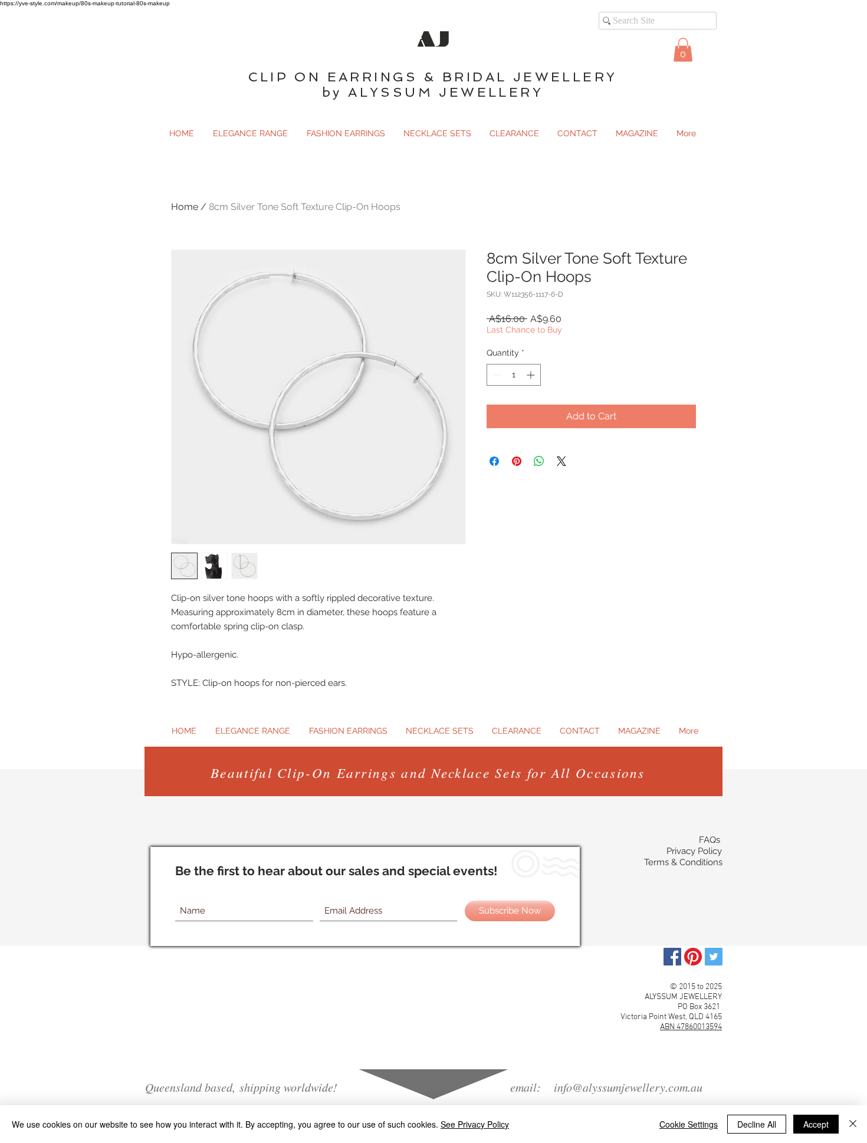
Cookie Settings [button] (688, 1124)
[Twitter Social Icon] (713, 956)
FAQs (709, 840)
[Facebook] (672, 956)
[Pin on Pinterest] (517, 461)
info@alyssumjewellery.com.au (628, 1087)
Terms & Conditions (683, 862)
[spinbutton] (513, 374)
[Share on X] (561, 461)
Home (184, 206)
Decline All (756, 1124)
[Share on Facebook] (494, 461)
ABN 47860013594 (691, 1027)
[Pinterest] (693, 956)
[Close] (853, 1124)
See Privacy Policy (475, 1124)
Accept (816, 1124)
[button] (683, 50)
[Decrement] (495, 374)
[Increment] (531, 374)
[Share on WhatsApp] (539, 461)
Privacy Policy (694, 851)
